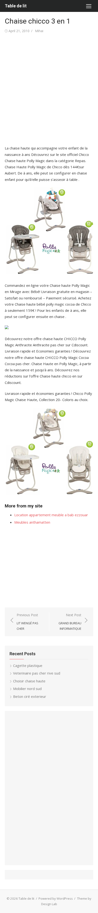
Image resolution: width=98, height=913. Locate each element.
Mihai (39, 31)
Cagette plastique (27, 665)
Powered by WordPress (56, 898)
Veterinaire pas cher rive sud (36, 673)
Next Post (70, 621)
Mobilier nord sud (27, 688)
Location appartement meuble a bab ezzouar (51, 514)
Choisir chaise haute (29, 681)
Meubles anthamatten (32, 522)
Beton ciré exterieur (29, 696)
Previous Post (27, 621)
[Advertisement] (49, 89)
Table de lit (16, 5)
